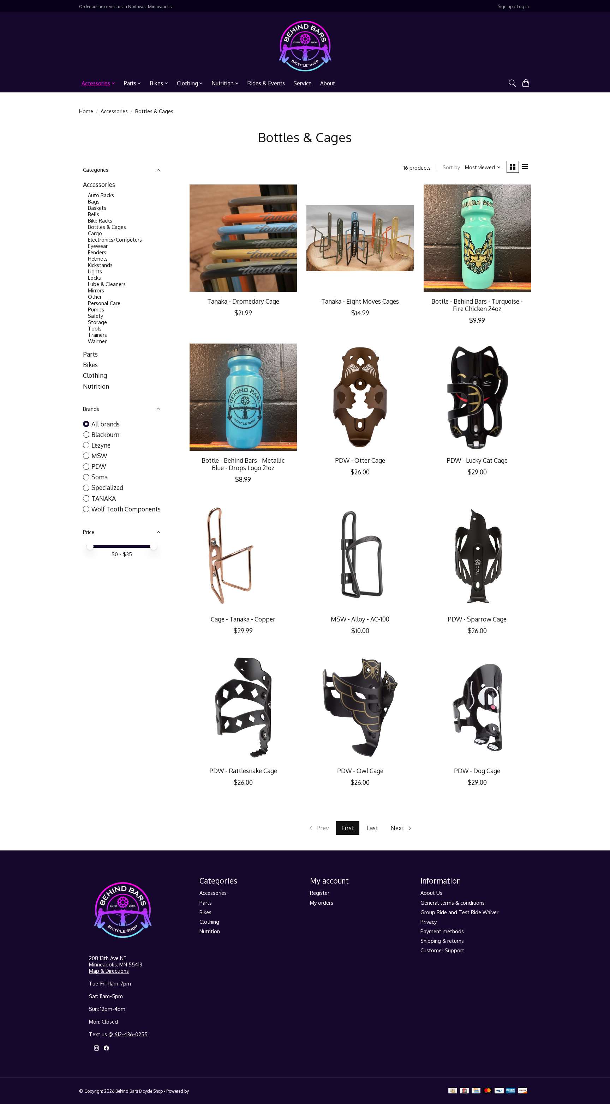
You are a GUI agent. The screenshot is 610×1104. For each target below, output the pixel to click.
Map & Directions (109, 970)
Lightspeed (200, 1091)
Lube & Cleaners (107, 284)
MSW (99, 456)
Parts (90, 354)
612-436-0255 (131, 1034)
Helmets (98, 258)
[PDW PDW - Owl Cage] (360, 707)
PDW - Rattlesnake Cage (243, 771)
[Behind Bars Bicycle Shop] (305, 46)
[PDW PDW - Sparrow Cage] (477, 556)
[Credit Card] (476, 1091)
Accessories (114, 111)
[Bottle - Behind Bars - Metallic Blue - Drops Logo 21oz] (243, 397)
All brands (105, 424)
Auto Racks (101, 195)
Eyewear (98, 246)
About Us (431, 893)
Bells (93, 214)
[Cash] (452, 1091)
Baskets (97, 208)
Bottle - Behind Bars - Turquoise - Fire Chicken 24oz (477, 305)
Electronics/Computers (115, 239)
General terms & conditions (452, 902)
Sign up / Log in (513, 6)
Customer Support (442, 950)
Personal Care (104, 303)
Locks (94, 277)
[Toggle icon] (512, 83)
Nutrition (96, 386)
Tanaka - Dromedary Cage (243, 301)
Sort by (451, 167)
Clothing (95, 375)
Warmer (97, 341)
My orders (321, 902)
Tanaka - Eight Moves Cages (360, 301)
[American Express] (510, 1091)
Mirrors (96, 290)
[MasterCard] (487, 1091)
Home (86, 111)
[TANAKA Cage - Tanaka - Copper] (243, 556)
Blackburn (105, 434)
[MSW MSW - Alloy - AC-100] (360, 556)
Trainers (97, 335)
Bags (94, 201)
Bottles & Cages (107, 227)
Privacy (428, 921)
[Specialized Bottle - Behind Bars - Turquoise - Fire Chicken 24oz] (477, 238)
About (327, 83)
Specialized (107, 487)
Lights (95, 271)
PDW (98, 466)
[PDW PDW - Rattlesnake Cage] (243, 707)
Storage (97, 322)
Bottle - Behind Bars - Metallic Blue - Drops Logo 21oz (243, 464)
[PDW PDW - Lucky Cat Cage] (477, 397)
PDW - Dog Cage (477, 771)
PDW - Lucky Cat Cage (477, 460)
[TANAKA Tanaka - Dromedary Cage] (243, 238)
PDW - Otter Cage (360, 460)
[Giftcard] (464, 1091)
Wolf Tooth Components (126, 509)
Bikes (90, 365)
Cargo (95, 233)
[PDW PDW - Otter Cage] (360, 397)
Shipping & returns (442, 941)
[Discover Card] (522, 1091)
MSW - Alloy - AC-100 (360, 619)
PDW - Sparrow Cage (477, 619)
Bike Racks (100, 220)
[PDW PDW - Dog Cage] (477, 707)
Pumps (96, 309)
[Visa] (499, 1091)
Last (372, 828)
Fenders (97, 252)
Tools (95, 328)
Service (302, 83)
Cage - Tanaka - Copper (243, 619)
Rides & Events (266, 83)
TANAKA (103, 498)
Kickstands (100, 265)
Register (319, 893)
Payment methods (442, 931)
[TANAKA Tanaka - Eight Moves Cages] (360, 238)
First (347, 828)
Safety (95, 316)
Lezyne (100, 445)
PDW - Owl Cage (360, 771)
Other (95, 296)
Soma (99, 477)
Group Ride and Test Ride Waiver (459, 912)
